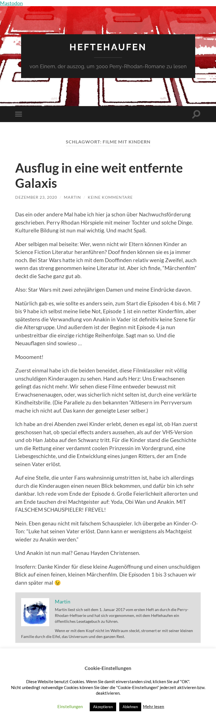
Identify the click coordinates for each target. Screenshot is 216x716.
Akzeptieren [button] (103, 706)
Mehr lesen (153, 706)
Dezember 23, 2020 (36, 197)
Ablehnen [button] (130, 706)
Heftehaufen (108, 47)
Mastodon (11, 3)
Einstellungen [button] (70, 706)
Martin (72, 197)
